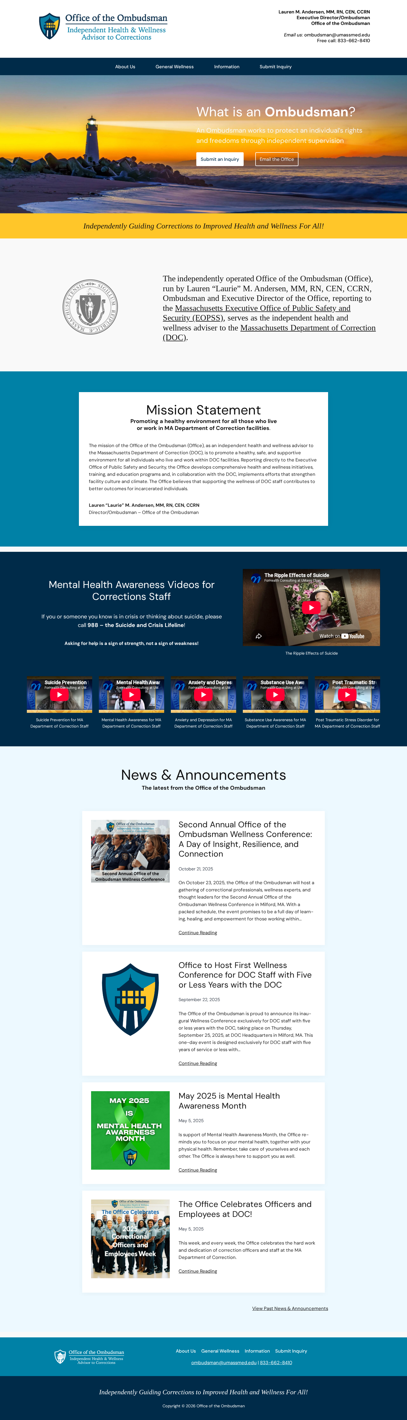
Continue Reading (198, 933)
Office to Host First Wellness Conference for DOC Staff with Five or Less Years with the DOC (245, 975)
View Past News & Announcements (290, 1308)
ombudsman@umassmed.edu (224, 1362)
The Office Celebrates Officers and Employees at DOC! (245, 1209)
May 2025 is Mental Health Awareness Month (229, 1101)
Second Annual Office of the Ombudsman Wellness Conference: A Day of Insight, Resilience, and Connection (245, 839)
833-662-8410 (276, 1362)
